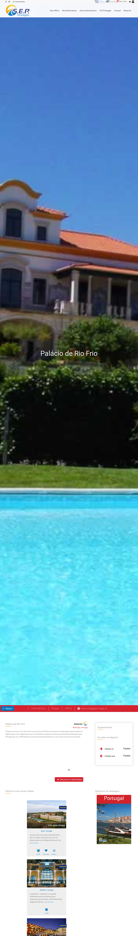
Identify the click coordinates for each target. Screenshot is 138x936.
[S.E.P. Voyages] (17, 10)
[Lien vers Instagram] (9, 1)
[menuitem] (55, 10)
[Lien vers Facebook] (6, 1)
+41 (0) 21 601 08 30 (19, 1)
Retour (8, 708)
